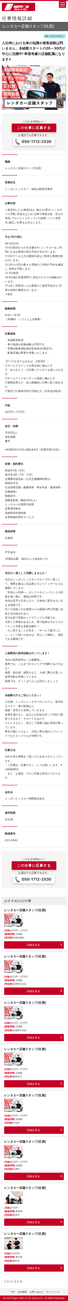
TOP (12, 1291)
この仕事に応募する (34, 128)
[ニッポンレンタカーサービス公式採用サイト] (18, 7)
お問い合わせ (36, 1291)
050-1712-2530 (36, 141)
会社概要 (22, 1291)
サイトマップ (53, 1291)
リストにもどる (13, 1281)
